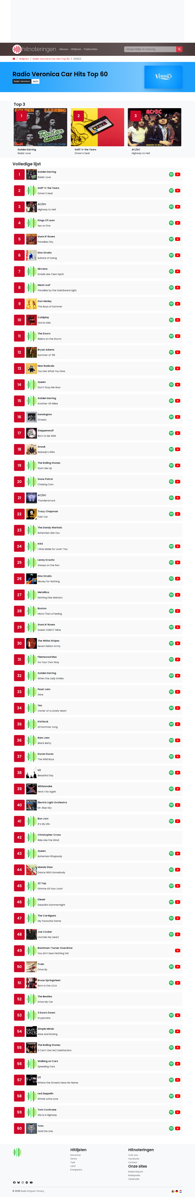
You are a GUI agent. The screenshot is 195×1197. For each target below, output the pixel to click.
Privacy (40, 1191)
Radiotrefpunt (135, 1171)
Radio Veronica (22, 81)
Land (72, 1166)
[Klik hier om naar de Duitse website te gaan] (177, 1191)
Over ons (133, 1155)
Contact (132, 1162)
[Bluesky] (18, 1182)
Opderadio (134, 1179)
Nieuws (63, 49)
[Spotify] (171, 175)
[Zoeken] (179, 49)
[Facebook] (14, 1182)
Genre (73, 1158)
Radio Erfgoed (28, 1191)
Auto (35, 81)
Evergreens (76, 1169)
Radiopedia (134, 1175)
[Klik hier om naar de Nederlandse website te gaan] (180, 1191)
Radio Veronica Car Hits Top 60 (51, 59)
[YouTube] (177, 175)
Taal (72, 1162)
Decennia (75, 1155)
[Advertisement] (97, 21)
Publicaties (91, 49)
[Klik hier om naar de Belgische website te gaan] (173, 1191)
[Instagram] (22, 1182)
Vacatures (133, 1158)
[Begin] (13, 59)
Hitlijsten (76, 49)
